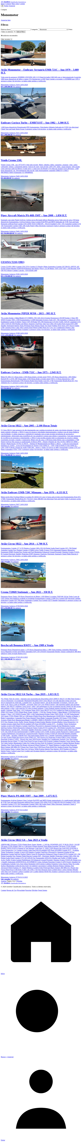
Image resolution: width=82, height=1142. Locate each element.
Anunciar (12, 6)
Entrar (6, 6)
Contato (22, 4)
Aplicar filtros (21, 32)
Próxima (19, 881)
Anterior (4, 881)
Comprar (8, 4)
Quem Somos (42, 890)
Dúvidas (34, 890)
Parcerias (28, 890)
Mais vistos (15, 4)
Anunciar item (5, 20)
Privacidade (21, 890)
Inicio (3, 4)
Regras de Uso (12, 890)
